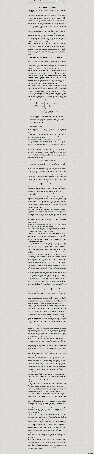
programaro (54, 0)
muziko (49, 0)
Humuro (47, 1)
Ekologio (37, 1)
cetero (61, 0)
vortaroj (38, 0)
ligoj (64, 0)
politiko (58, 0)
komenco (29, 0)
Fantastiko (50, 1)
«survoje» (46, 0)
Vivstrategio (34, 1)
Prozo (45, 1)
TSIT (31, 1)
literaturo (41, 0)
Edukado (40, 1)
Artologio (29, 1)
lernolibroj (34, 0)
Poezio (43, 1)
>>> (65, 1)
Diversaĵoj (53, 1)
